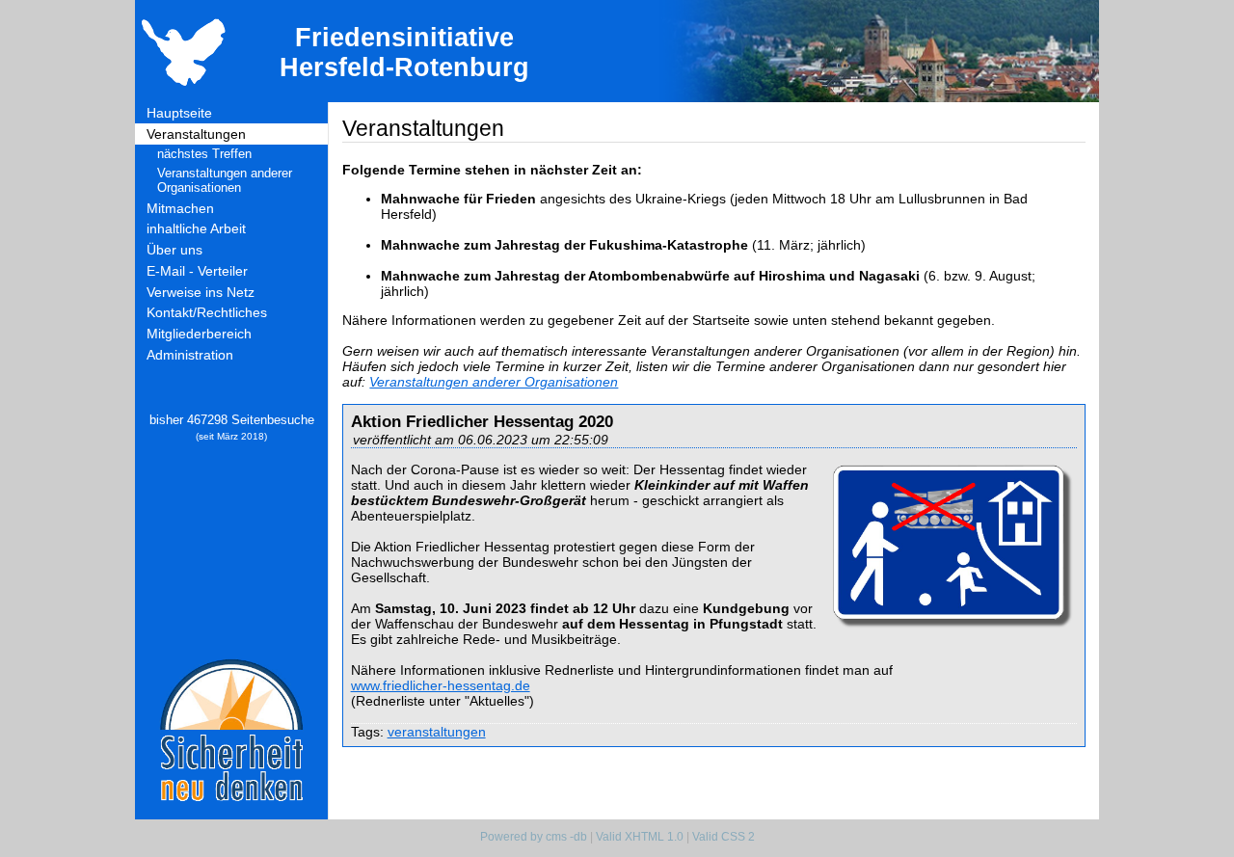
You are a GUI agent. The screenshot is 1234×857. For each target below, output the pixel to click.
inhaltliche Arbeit (196, 228)
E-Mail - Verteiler (197, 271)
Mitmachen (180, 208)
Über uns (174, 249)
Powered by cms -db (533, 837)
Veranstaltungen (196, 134)
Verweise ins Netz (201, 292)
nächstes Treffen (204, 154)
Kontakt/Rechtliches (207, 312)
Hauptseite (179, 113)
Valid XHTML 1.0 (640, 837)
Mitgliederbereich (199, 333)
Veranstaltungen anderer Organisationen (224, 180)
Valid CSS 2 (723, 837)
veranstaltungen (437, 731)
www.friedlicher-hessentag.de (440, 685)
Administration (190, 354)
